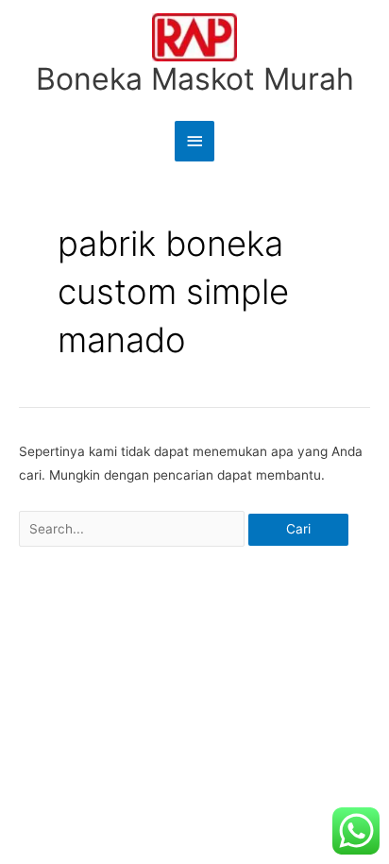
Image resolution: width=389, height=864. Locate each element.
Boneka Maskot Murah (195, 78)
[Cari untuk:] (133, 528)
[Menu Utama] (194, 141)
